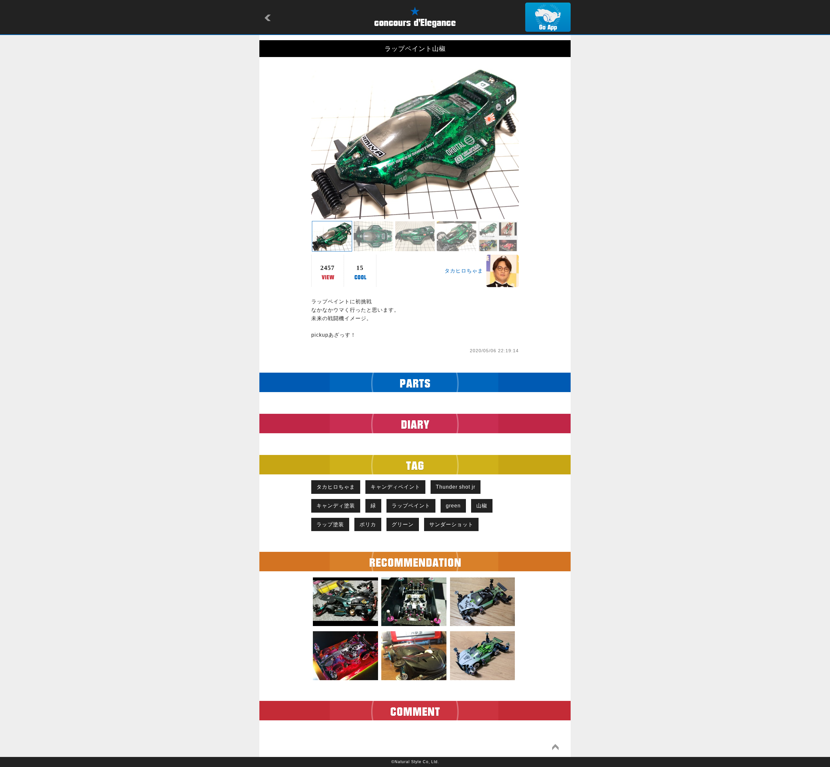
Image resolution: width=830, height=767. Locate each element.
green (453, 505)
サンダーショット (451, 524)
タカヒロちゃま (464, 270)
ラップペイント (411, 505)
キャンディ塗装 (335, 505)
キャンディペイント (395, 487)
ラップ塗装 (330, 524)
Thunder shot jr (455, 487)
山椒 (481, 505)
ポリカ (368, 524)
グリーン (403, 524)
